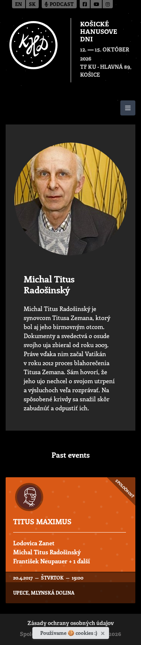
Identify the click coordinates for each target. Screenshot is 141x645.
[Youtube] (97, 4)
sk (32, 4)
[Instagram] (108, 4)
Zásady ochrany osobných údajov (70, 624)
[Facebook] (85, 4)
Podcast (61, 4)
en (18, 4)
